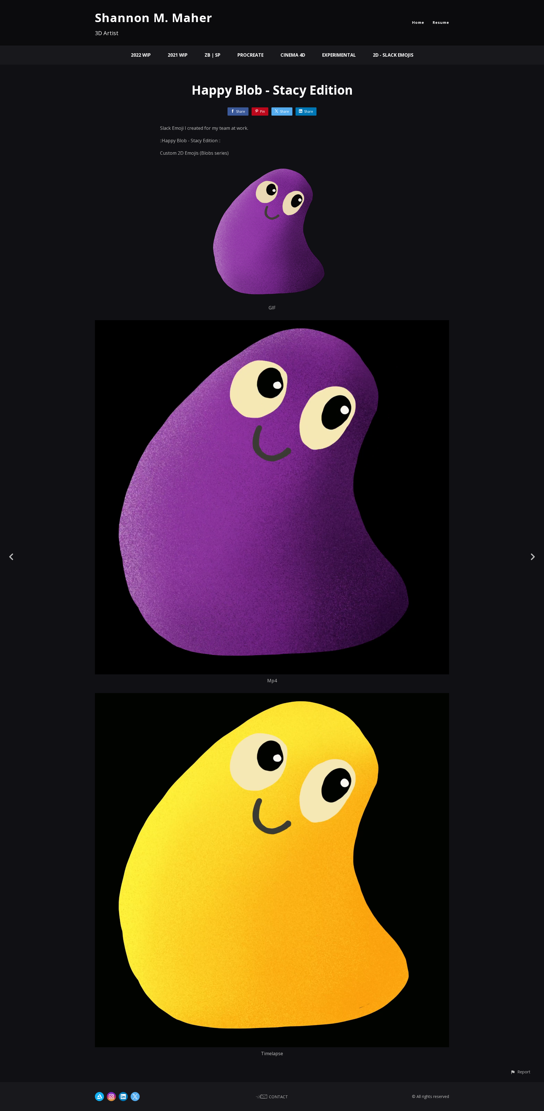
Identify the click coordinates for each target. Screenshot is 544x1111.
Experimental (339, 55)
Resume (441, 22)
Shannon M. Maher (153, 17)
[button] (520, 1072)
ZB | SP (212, 55)
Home (418, 22)
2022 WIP (141, 55)
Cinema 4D (292, 55)
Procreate (250, 55)
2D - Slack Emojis (393, 55)
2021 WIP (178, 55)
